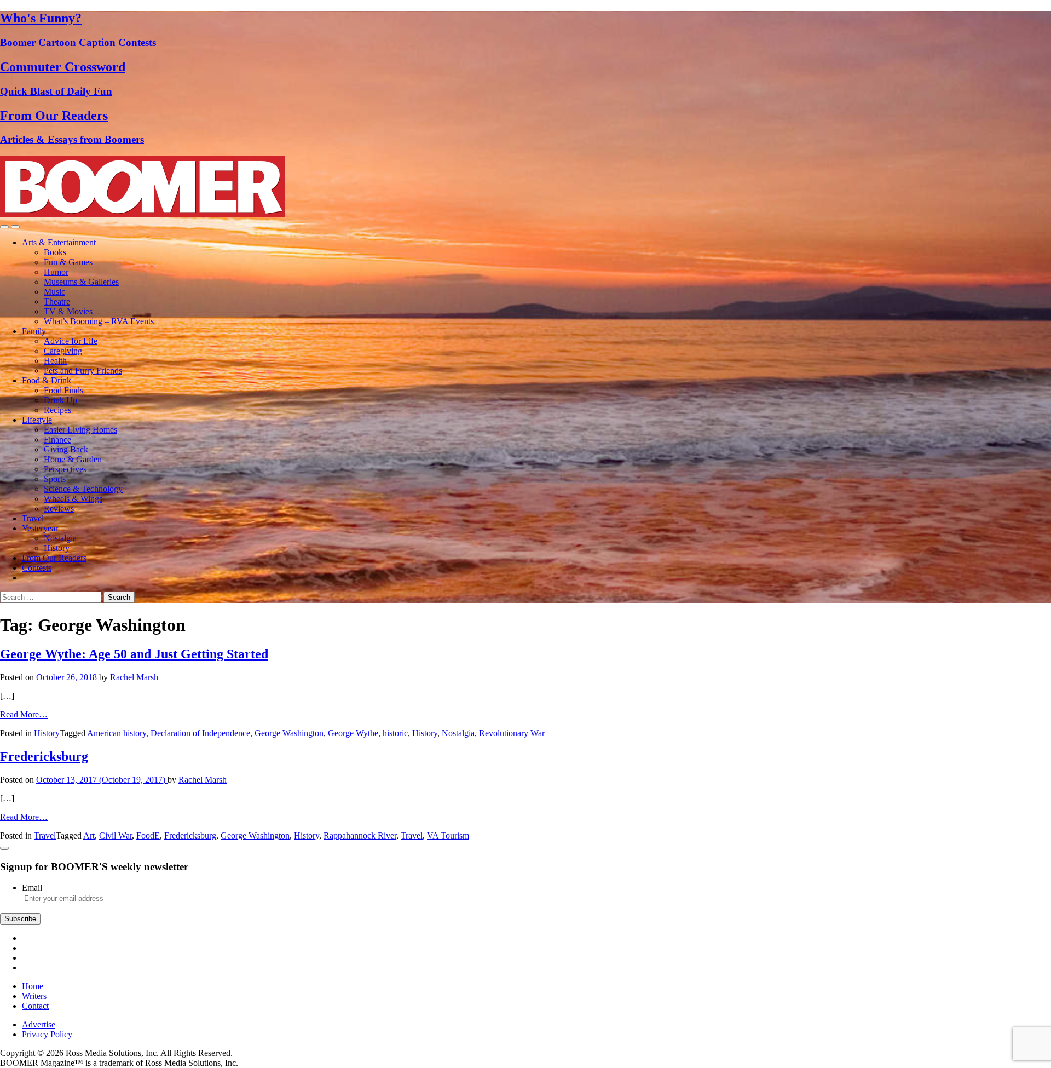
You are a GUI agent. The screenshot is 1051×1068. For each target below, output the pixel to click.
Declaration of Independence (200, 733)
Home (32, 986)
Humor (56, 272)
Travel (33, 518)
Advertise (38, 1024)
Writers (34, 996)
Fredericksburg (44, 756)
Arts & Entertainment (59, 242)
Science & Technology (83, 488)
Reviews (59, 508)
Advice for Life (70, 341)
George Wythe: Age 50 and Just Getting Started (134, 654)
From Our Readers (54, 557)
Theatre (57, 301)
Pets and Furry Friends (83, 370)
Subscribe (20, 919)
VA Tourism (448, 835)
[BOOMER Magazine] (142, 214)
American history (116, 733)
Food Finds (63, 390)
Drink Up (60, 400)
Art (89, 835)
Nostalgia (60, 538)
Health (55, 360)
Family (34, 331)
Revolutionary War (512, 733)
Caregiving (63, 350)
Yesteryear (40, 528)
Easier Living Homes (80, 429)
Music (54, 291)
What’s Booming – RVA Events (99, 321)
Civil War (115, 835)
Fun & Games (68, 262)
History (57, 548)
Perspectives (65, 469)
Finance (57, 439)
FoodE (148, 835)
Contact (35, 1005)
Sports (55, 479)
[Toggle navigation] (4, 226)
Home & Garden (73, 459)
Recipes (57, 410)
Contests (36, 567)
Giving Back (66, 449)
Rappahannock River (360, 835)
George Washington (289, 733)
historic (395, 733)
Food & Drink (46, 380)
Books (55, 252)
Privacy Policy (47, 1034)
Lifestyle (37, 419)
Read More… (24, 714)
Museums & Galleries (81, 281)
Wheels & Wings (73, 498)
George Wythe (353, 733)
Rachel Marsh (134, 677)
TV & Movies (68, 311)
